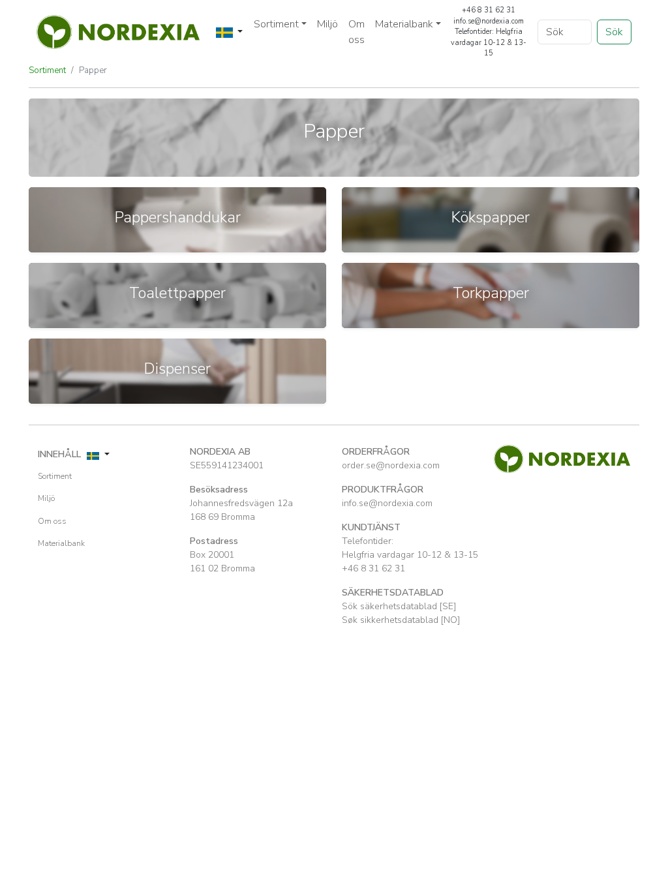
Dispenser (177, 368)
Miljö (327, 24)
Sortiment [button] (276, 24)
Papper (93, 70)
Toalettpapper (177, 292)
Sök (614, 32)
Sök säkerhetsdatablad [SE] (399, 606)
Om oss (356, 32)
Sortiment (47, 70)
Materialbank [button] (404, 24)
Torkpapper (491, 292)
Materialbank (61, 543)
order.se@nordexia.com (391, 465)
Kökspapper (490, 217)
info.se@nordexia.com (387, 503)
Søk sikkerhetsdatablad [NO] (401, 620)
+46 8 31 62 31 (373, 568)
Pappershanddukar (178, 217)
